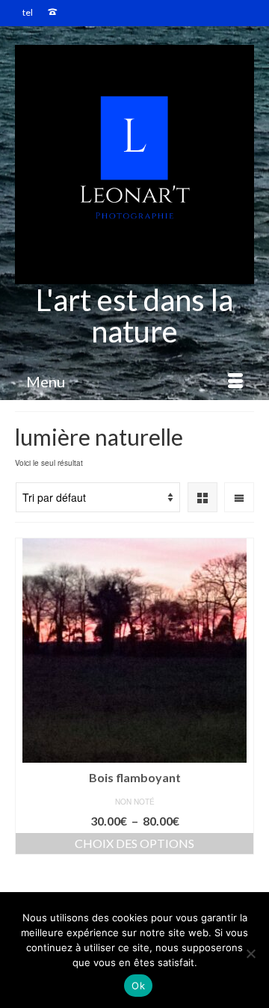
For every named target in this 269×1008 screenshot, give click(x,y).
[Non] (250, 953)
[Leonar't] (134, 164)
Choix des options (134, 843)
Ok (138, 986)
